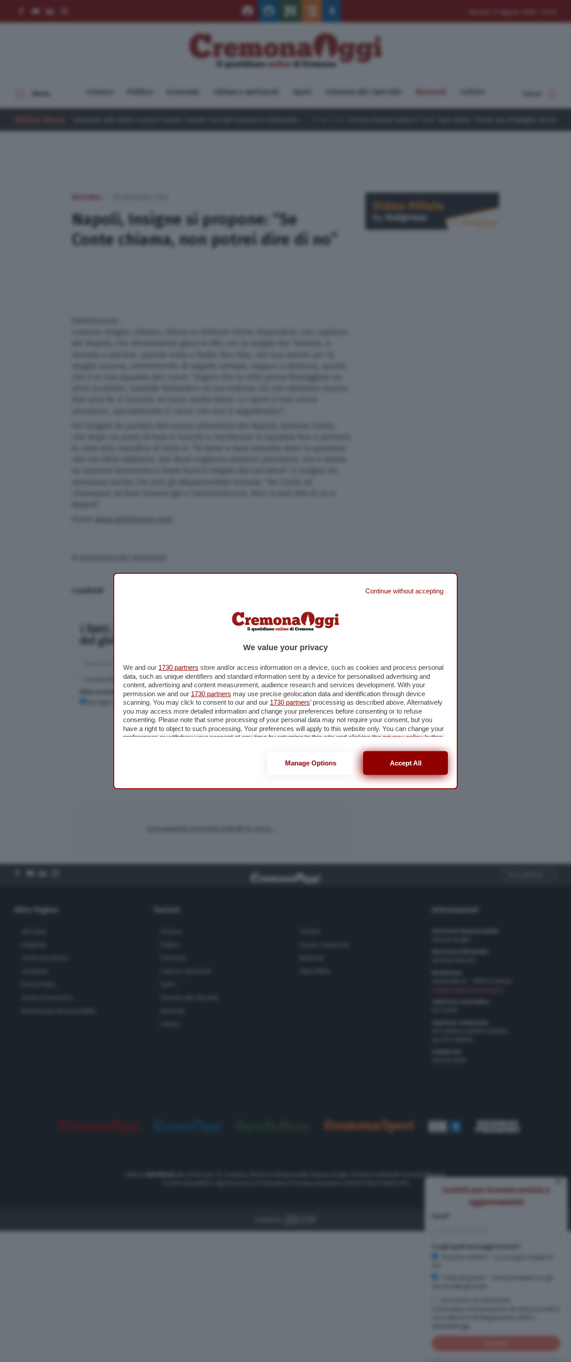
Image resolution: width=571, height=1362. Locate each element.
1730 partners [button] (178, 667)
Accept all (406, 763)
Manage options (310, 763)
